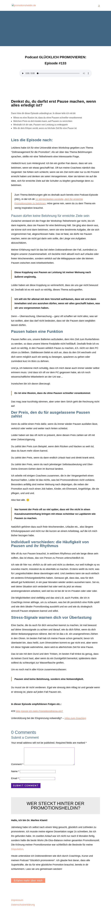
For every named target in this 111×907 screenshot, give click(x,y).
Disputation (17, 849)
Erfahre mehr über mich (28, 880)
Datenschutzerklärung (23, 904)
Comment (17, 764)
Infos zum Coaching (75, 718)
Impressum (17, 900)
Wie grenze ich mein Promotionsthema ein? (39, 711)
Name (15, 771)
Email (15, 778)
